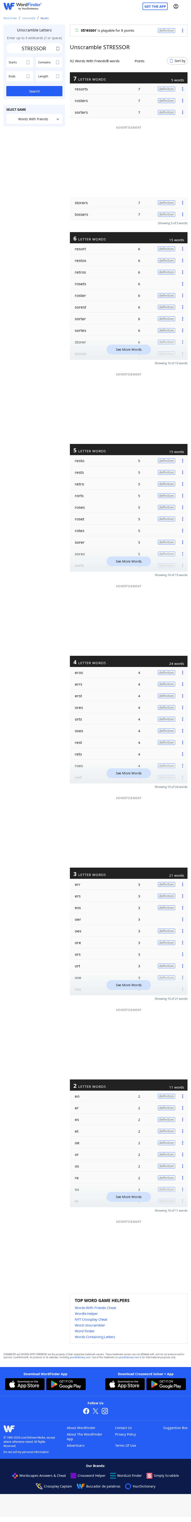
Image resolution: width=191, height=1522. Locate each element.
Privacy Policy (125, 1434)
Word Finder (10, 18)
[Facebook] (86, 1411)
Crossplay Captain (58, 1486)
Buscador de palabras (103, 1486)
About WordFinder (81, 1428)
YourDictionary (144, 1486)
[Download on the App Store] (24, 1384)
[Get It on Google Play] (66, 1384)
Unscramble (28, 18)
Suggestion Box (175, 1428)
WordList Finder (129, 1475)
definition (166, 30)
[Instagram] (105, 1411)
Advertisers (76, 1445)
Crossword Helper (92, 1475)
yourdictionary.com (80, 1357)
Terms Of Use (125, 1445)
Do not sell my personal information (26, 1452)
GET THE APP (155, 6)
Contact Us (123, 1428)
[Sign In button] (175, 6)
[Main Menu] (185, 6)
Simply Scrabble (166, 1475)
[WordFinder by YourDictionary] (22, 6)
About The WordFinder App (84, 1436)
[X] (95, 1411)
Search (34, 91)
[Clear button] (57, 48)
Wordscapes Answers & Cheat (42, 1475)
